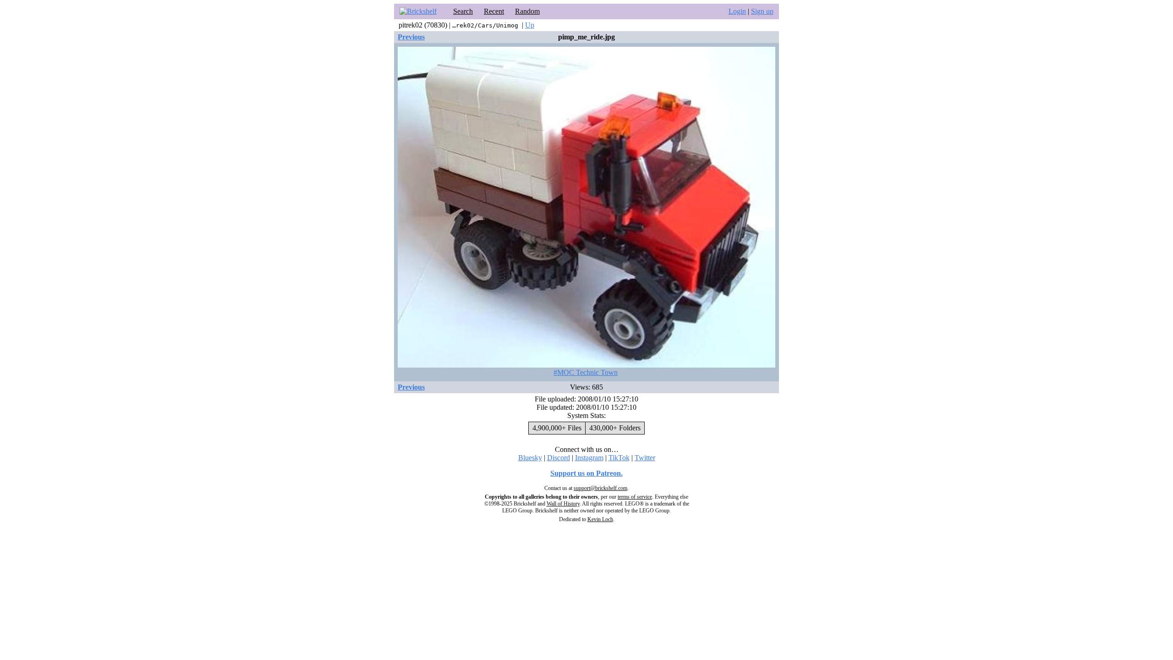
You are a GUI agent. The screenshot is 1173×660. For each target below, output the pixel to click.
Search (463, 11)
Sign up (762, 11)
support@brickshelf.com (600, 488)
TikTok (619, 458)
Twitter (645, 458)
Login (737, 11)
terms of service (635, 497)
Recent (494, 11)
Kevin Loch (600, 519)
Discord (558, 458)
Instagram (589, 458)
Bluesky (530, 458)
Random (527, 11)
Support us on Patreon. (586, 473)
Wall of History (563, 503)
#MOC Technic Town (586, 372)
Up (529, 25)
